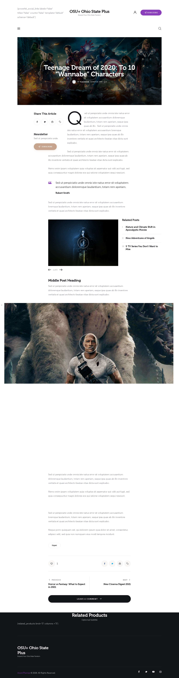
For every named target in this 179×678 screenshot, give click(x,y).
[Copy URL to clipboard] (60, 122)
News (89, 60)
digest (54, 545)
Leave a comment (87, 599)
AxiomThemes (23, 673)
